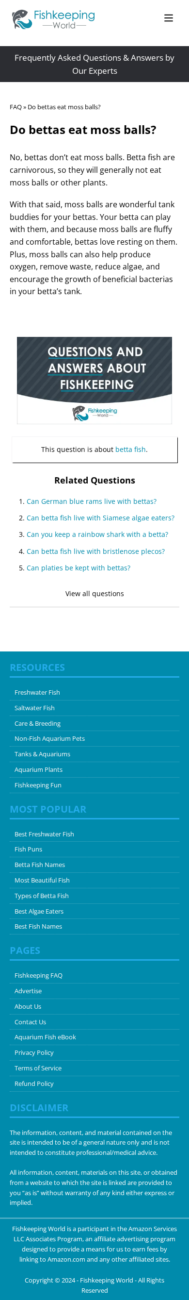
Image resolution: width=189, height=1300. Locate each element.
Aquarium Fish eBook (45, 1037)
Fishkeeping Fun (38, 785)
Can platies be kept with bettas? (78, 567)
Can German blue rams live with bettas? (92, 501)
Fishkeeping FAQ (39, 975)
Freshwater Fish (37, 692)
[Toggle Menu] (169, 18)
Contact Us (30, 1021)
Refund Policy (34, 1083)
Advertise (28, 990)
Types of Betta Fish (42, 895)
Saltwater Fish (35, 707)
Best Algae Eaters (39, 911)
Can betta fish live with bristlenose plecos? (96, 551)
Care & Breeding (38, 723)
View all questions (94, 593)
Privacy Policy (34, 1052)
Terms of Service (38, 1068)
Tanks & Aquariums (42, 754)
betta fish (130, 449)
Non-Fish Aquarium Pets (50, 738)
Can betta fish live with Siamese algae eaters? (100, 517)
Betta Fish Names (40, 864)
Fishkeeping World (106, 1280)
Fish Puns (28, 849)
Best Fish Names (38, 926)
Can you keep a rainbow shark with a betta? (97, 534)
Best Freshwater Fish (44, 834)
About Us (28, 1006)
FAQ (16, 106)
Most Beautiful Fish (42, 880)
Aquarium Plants (39, 769)
